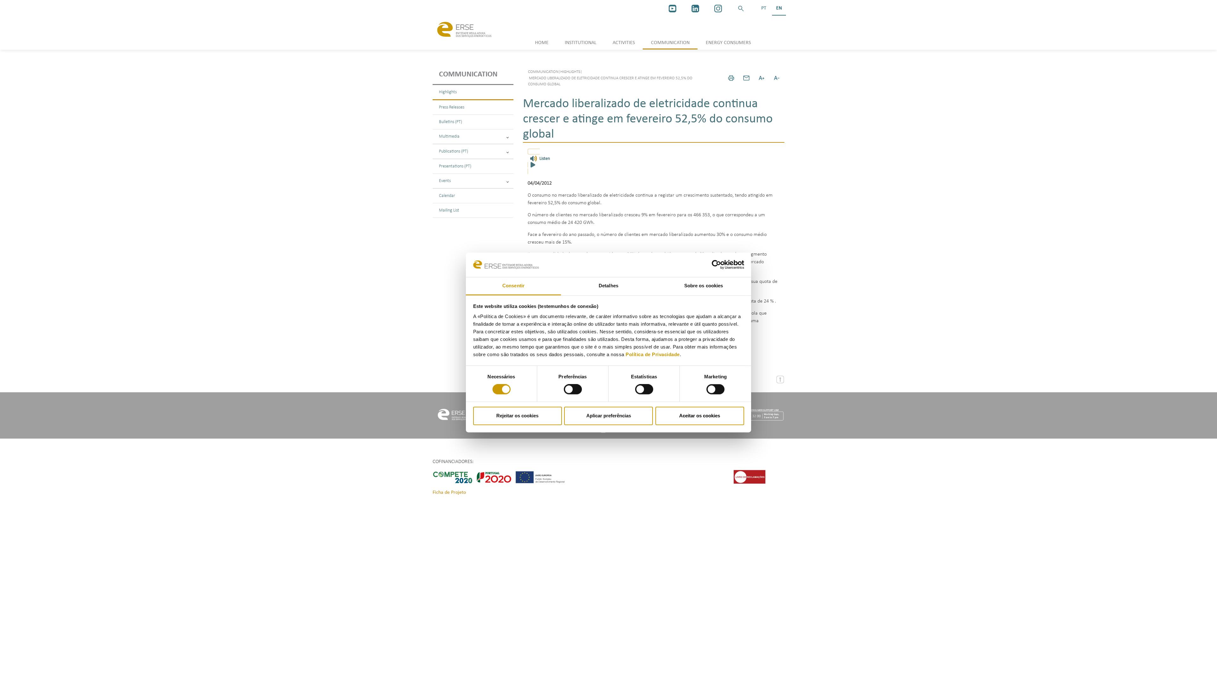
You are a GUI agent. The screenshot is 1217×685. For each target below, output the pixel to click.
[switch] (573, 389)
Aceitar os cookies (699, 415)
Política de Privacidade (653, 354)
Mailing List (449, 210)
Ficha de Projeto (449, 492)
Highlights (448, 92)
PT (763, 8)
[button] (741, 9)
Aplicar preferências (608, 415)
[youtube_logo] (672, 9)
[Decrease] (776, 78)
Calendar (447, 195)
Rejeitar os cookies (517, 415)
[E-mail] (746, 78)
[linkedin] (695, 9)
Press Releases (451, 107)
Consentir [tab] (513, 285)
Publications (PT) (453, 151)
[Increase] (761, 78)
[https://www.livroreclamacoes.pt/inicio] (749, 476)
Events (445, 181)
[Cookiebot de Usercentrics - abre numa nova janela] (716, 265)
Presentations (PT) (455, 166)
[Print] (731, 78)
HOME (542, 42)
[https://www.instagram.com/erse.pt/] (718, 9)
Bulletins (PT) (450, 122)
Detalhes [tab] (608, 285)
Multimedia (449, 136)
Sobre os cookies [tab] (703, 285)
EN (779, 8)
